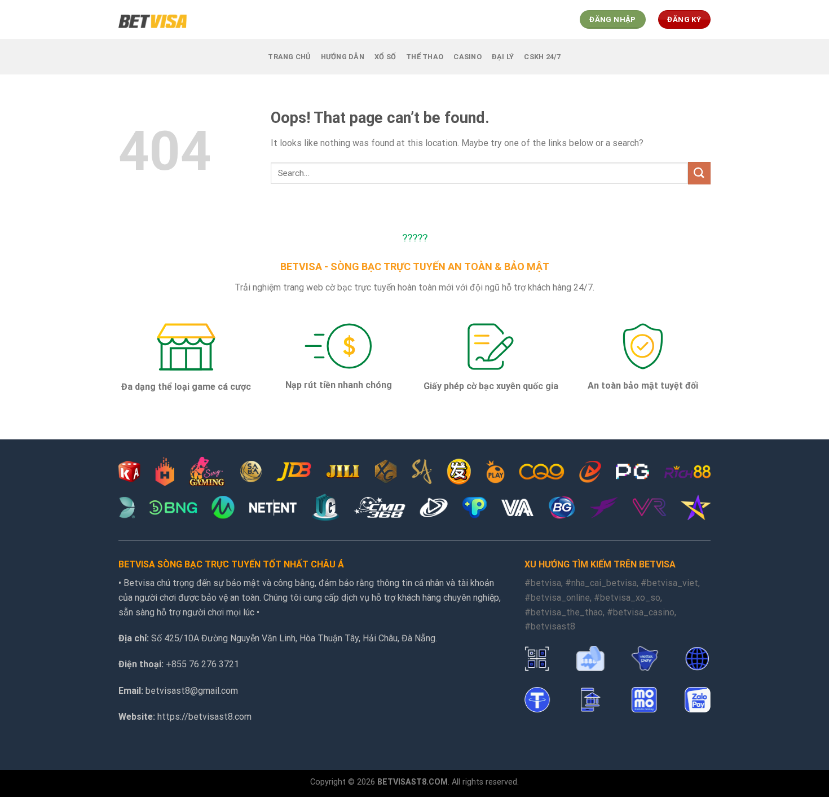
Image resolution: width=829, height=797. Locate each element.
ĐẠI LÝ (503, 56)
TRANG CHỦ (289, 56)
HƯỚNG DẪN (342, 56)
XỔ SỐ (385, 56)
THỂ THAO (424, 56)
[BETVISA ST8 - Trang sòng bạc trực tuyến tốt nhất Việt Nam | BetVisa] (152, 19)
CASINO (467, 56)
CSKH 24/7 (542, 56)
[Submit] (699, 173)
